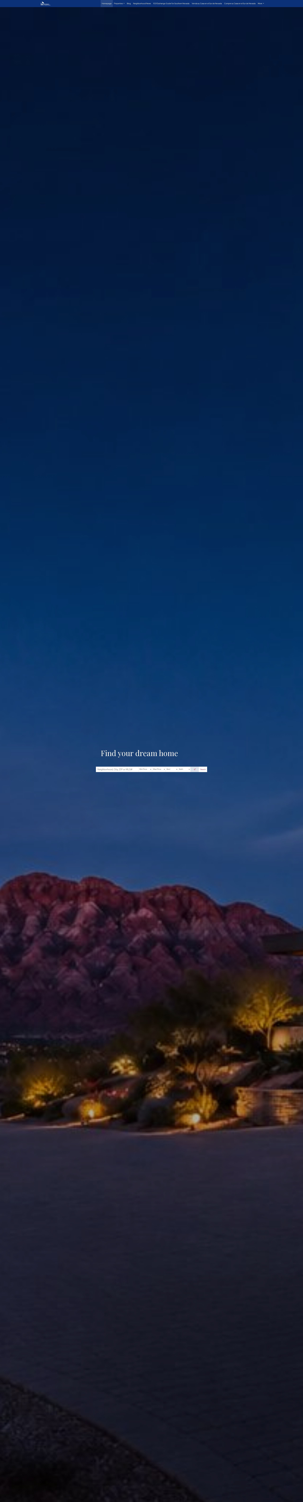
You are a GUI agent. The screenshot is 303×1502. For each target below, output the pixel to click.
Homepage (107, 3)
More (261, 4)
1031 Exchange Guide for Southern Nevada (171, 3)
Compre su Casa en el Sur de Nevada (240, 3)
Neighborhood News (142, 3)
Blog (129, 3)
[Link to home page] (47, 3)
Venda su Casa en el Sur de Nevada (207, 3)
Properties (119, 4)
